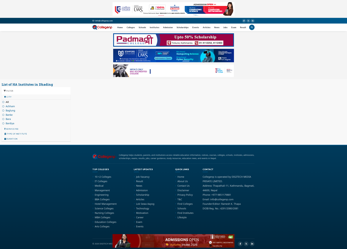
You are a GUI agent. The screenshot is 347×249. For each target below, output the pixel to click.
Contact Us (183, 185)
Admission (168, 27)
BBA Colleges (102, 199)
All (7, 102)
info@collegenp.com (104, 21)
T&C (179, 199)
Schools (142, 27)
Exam (233, 27)
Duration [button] (11, 139)
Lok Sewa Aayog (145, 203)
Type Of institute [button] (16, 134)
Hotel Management (106, 203)
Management (102, 190)
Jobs (225, 27)
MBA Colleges (102, 217)
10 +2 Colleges (103, 176)
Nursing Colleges (104, 212)
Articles (206, 27)
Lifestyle (182, 217)
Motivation (142, 212)
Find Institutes (185, 212)
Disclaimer (183, 190)
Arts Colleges (102, 226)
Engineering (102, 194)
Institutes (154, 27)
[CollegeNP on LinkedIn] (253, 21)
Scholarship (142, 194)
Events (195, 27)
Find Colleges (185, 203)
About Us (182, 181)
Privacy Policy (185, 194)
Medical (99, 185)
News (216, 27)
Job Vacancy (143, 176)
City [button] (9, 97)
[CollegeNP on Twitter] (248, 21)
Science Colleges (104, 208)
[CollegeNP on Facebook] (244, 21)
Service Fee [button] (12, 129)
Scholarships (183, 27)
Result (243, 27)
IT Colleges (101, 181)
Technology (142, 208)
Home (120, 27)
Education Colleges (105, 222)
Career (140, 217)
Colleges (131, 27)
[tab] (36, 96)
